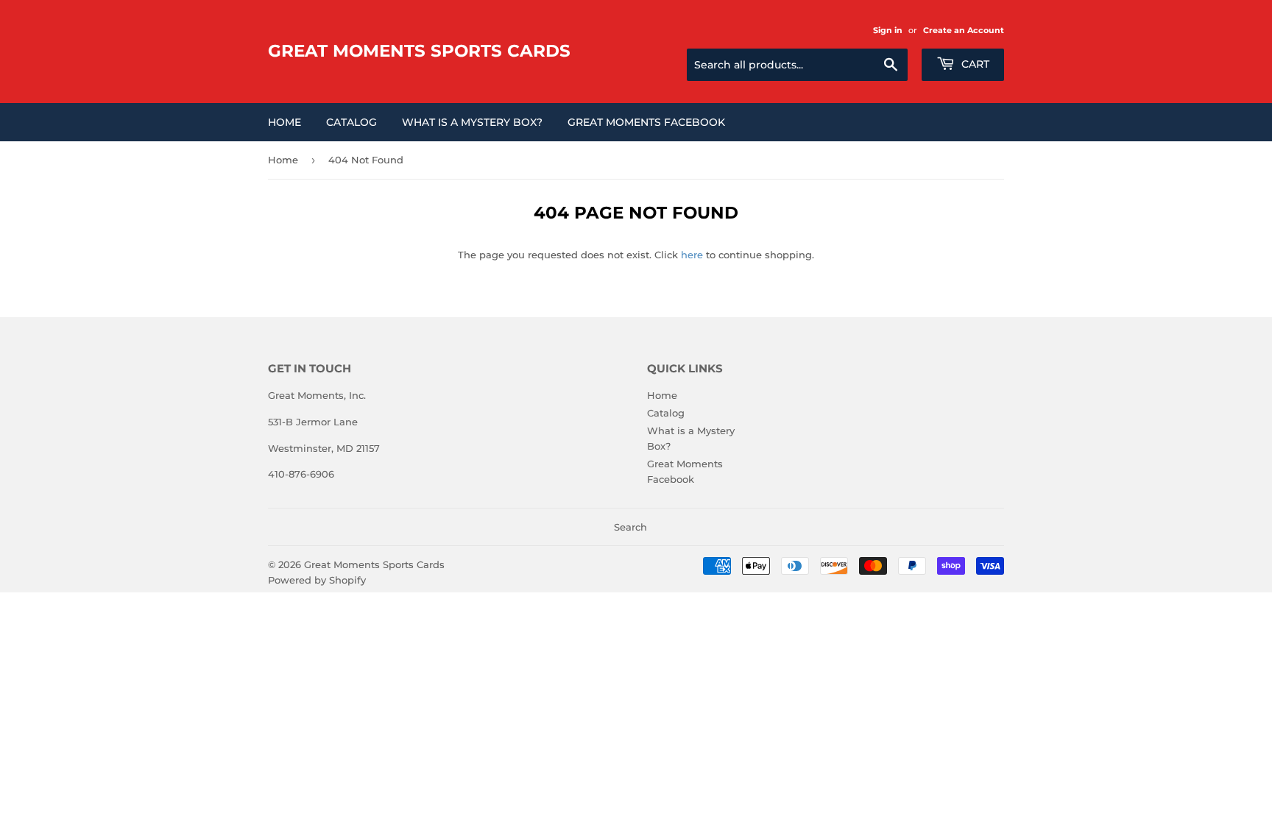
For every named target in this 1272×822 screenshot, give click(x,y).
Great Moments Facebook (646, 122)
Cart (973, 64)
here (692, 255)
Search (630, 527)
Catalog (351, 122)
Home (284, 122)
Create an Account (963, 30)
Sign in (887, 30)
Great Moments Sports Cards (419, 50)
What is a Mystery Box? (472, 122)
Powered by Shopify (317, 580)
